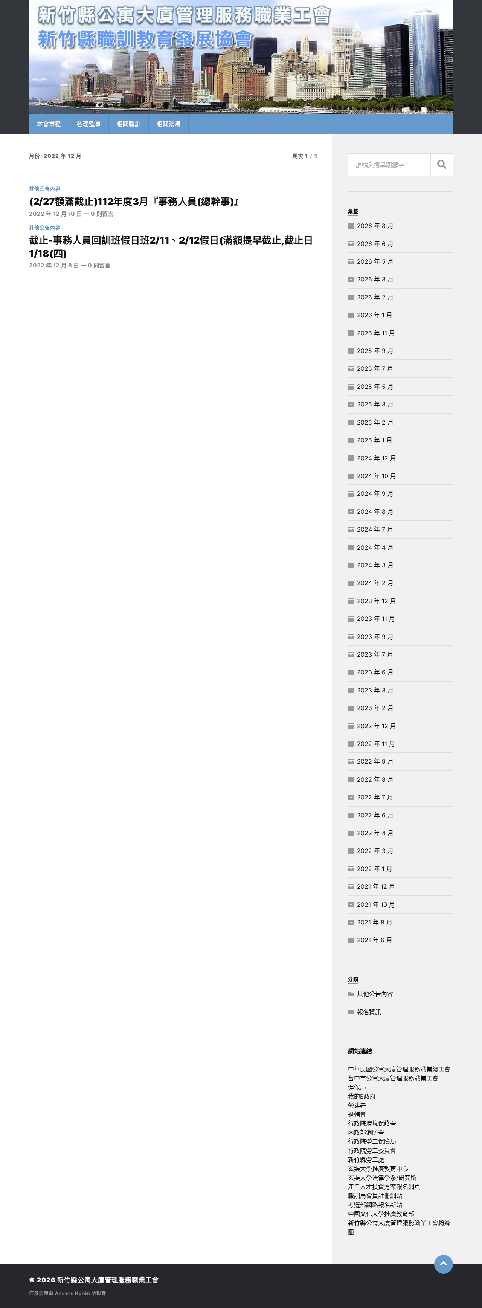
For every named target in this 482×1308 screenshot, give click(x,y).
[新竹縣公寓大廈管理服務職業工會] (241, 57)
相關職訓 (129, 124)
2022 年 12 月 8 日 (54, 265)
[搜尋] (441, 164)
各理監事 (89, 124)
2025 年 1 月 (374, 440)
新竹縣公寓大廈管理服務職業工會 (108, 1280)
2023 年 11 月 (376, 618)
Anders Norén (72, 1293)
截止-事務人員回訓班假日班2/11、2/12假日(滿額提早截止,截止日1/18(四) (171, 246)
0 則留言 (102, 213)
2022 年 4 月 (375, 833)
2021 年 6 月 (374, 940)
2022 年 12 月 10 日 (55, 213)
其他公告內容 (45, 189)
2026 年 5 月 (375, 261)
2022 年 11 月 (376, 743)
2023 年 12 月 (376, 601)
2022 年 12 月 (376, 726)
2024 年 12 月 (376, 458)
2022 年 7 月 (375, 797)
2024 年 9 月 (375, 493)
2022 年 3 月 (375, 850)
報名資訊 (369, 1012)
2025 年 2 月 (375, 422)
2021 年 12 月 (376, 886)
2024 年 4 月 (375, 547)
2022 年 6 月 (375, 815)
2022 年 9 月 (375, 761)
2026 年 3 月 (375, 279)
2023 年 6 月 (375, 672)
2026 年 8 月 (375, 225)
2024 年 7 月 (375, 529)
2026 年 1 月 (374, 315)
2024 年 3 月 (375, 565)
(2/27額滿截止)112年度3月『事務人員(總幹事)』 (136, 201)
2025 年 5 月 (375, 386)
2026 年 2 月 (375, 297)
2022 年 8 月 (375, 779)
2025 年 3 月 (375, 404)
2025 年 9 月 (375, 351)
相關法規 (169, 124)
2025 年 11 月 (376, 333)
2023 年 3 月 (375, 690)
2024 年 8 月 (375, 511)
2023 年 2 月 (375, 708)
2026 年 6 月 (375, 244)
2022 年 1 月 (374, 869)
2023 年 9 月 (375, 636)
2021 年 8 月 (374, 922)
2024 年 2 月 (375, 583)
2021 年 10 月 (376, 904)
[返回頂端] (443, 1264)
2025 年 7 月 (375, 368)
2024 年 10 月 (376, 476)
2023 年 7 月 (375, 654)
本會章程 (49, 124)
